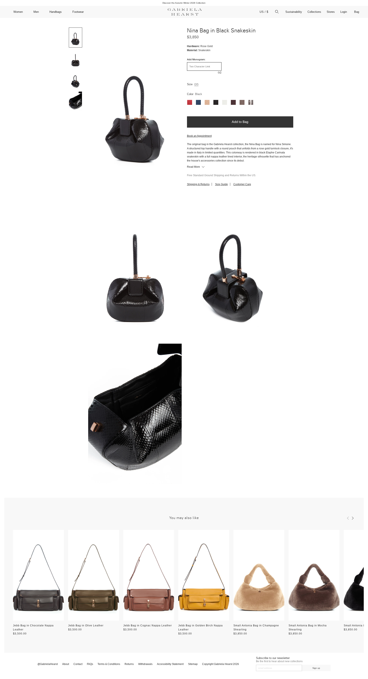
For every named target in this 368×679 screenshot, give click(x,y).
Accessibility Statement (170, 664)
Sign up (316, 668)
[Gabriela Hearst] (185, 12)
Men (36, 11)
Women (18, 11)
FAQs (90, 664)
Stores (331, 11)
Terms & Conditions (109, 664)
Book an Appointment (199, 135)
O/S (196, 84)
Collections (314, 11)
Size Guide (221, 184)
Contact (77, 664)
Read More (194, 166)
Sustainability (293, 11)
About (65, 664)
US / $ (264, 11)
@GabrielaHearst (47, 664)
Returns (129, 664)
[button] (348, 518)
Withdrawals (145, 664)
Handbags (55, 11)
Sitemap (193, 664)
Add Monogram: (196, 59)
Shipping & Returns (198, 184)
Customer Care (242, 184)
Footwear (78, 11)
